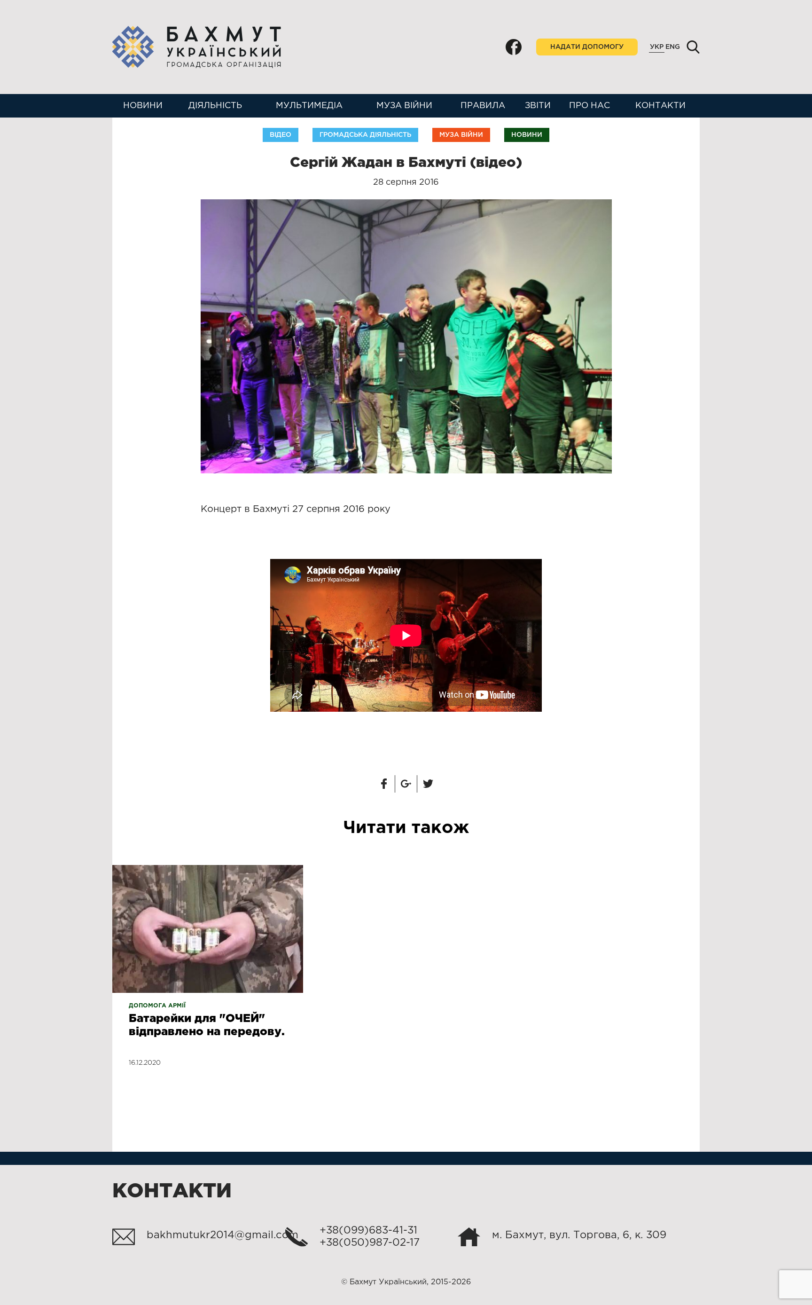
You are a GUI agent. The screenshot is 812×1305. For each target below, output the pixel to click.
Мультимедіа (309, 106)
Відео (280, 135)
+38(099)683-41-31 (368, 1230)
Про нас (589, 106)
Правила (483, 106)
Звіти (538, 106)
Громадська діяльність (365, 135)
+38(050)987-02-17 (370, 1243)
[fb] (514, 47)
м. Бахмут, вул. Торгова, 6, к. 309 (579, 1235)
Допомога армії (157, 1005)
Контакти (660, 106)
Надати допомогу (587, 47)
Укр (657, 47)
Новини (143, 106)
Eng (672, 47)
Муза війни (404, 106)
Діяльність (215, 106)
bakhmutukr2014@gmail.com (222, 1235)
